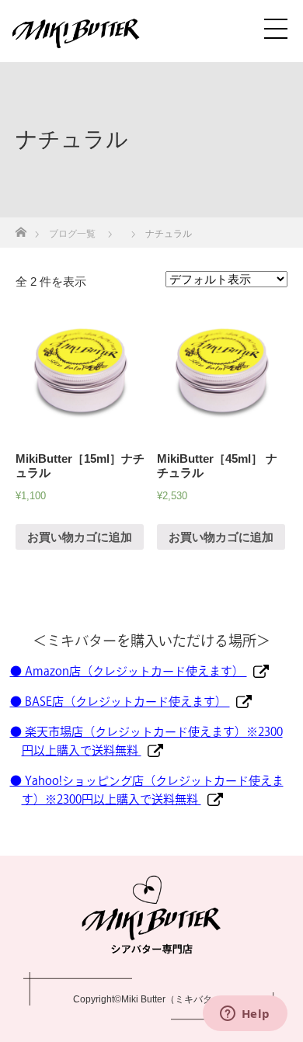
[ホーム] (21, 228)
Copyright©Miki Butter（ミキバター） (152, 999)
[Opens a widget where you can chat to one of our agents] (244, 1014)
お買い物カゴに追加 (79, 537)
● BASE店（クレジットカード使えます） (120, 701)
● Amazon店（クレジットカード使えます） (128, 671)
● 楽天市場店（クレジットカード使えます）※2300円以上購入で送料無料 (146, 741)
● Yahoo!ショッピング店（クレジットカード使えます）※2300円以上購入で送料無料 (147, 790)
